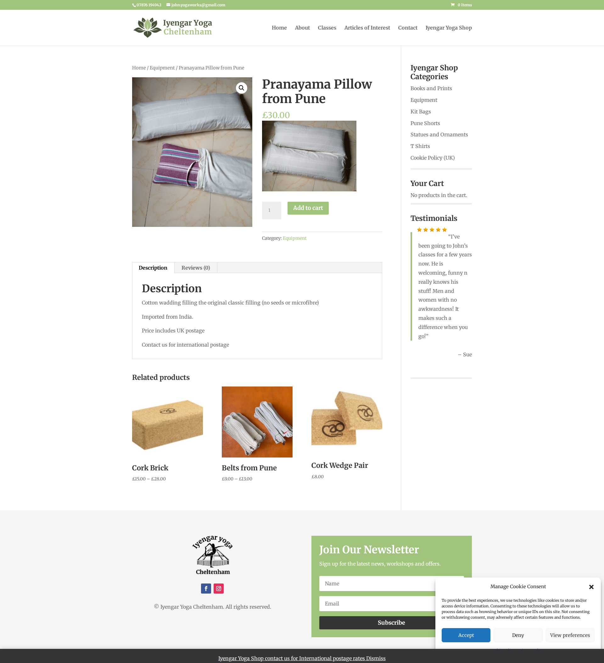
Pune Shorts (425, 123)
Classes (327, 28)
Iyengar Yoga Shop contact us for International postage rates (292, 658)
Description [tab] (153, 268)
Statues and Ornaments (439, 134)
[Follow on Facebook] (206, 589)
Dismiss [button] (376, 658)
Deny (518, 635)
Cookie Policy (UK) (433, 158)
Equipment (162, 68)
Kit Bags (421, 111)
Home (279, 28)
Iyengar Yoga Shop (449, 28)
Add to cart (308, 207)
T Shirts (420, 146)
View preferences (570, 635)
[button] (591, 587)
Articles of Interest (367, 28)
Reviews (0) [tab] (196, 268)
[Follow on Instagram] (219, 589)
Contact (407, 28)
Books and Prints (431, 88)
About (302, 28)
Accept (466, 635)
